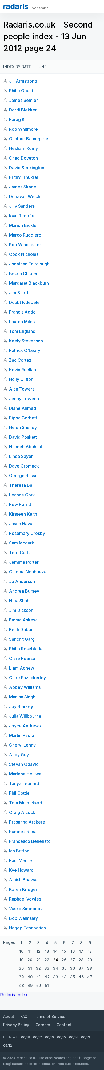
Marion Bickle (23, 225)
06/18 (25, 1037)
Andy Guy (19, 754)
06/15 (61, 1037)
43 (55, 977)
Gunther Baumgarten (30, 138)
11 (29, 951)
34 (55, 968)
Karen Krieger (23, 889)
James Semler (23, 100)
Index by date (17, 66)
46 (81, 977)
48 (21, 985)
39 (21, 977)
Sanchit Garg (22, 639)
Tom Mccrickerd (25, 802)
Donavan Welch (24, 196)
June (41, 66)
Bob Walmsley (23, 918)
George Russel (24, 475)
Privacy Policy (16, 1024)
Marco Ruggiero (25, 235)
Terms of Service (49, 1016)
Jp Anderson (22, 581)
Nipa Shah (19, 600)
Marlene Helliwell (26, 774)
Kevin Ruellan (22, 369)
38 (89, 968)
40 (30, 977)
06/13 (85, 1037)
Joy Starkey (21, 706)
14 (55, 951)
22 (47, 959)
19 (21, 959)
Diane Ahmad (22, 408)
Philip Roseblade (26, 648)
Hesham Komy (23, 148)
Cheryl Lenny (22, 745)
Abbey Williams (25, 687)
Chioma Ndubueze (28, 571)
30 (21, 968)
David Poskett (23, 437)
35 (64, 968)
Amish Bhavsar (24, 879)
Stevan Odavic (23, 764)
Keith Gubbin (22, 629)
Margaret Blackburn (29, 283)
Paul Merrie (20, 860)
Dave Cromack (24, 466)
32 (38, 968)
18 (90, 951)
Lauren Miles (22, 321)
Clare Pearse (22, 658)
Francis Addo (22, 312)
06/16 (49, 1037)
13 (47, 951)
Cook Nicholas (23, 254)
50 (38, 985)
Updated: (10, 1037)
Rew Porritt (20, 504)
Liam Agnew (21, 668)
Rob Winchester (25, 244)
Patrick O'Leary (24, 350)
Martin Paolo (21, 735)
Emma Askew (23, 620)
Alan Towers (21, 389)
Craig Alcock (22, 812)
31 (30, 968)
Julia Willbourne (25, 716)
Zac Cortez (20, 360)
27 (72, 959)
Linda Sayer (21, 456)
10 (21, 951)
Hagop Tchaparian (27, 927)
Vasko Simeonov (26, 908)
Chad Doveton (23, 158)
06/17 (37, 1037)
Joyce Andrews (25, 725)
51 (47, 985)
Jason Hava (20, 523)
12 (39, 951)
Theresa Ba (20, 485)
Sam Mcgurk (21, 543)
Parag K (17, 119)
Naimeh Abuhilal (25, 446)
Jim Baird (18, 292)
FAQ (24, 1016)
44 (64, 977)
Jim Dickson (21, 610)
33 (47, 968)
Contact (64, 1024)
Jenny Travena (24, 398)
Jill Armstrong (23, 81)
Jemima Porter (24, 562)
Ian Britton (19, 850)
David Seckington (26, 167)
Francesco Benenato (30, 841)
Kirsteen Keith (23, 514)
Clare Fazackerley (27, 677)
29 (89, 959)
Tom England (22, 331)
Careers (42, 1024)
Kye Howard (21, 870)
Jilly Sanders (22, 206)
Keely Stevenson (26, 340)
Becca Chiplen (23, 273)
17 (81, 951)
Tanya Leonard (24, 783)
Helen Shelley (23, 427)
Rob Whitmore (23, 129)
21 (39, 959)
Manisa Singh (22, 697)
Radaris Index (13, 994)
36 (72, 968)
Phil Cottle (19, 793)
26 (64, 959)
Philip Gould (21, 90)
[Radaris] (15, 6)
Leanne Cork (22, 494)
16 (73, 951)
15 (64, 951)
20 (29, 959)
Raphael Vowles (25, 899)
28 (81, 959)
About (8, 1016)
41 (38, 977)
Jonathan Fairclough (29, 263)
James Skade (22, 187)
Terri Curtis (20, 552)
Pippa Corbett (23, 417)
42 (47, 977)
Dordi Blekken (23, 110)
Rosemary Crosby (27, 533)
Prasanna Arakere (27, 822)
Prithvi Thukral (23, 177)
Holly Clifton (21, 379)
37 (81, 968)
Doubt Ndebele (24, 302)
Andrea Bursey (24, 591)
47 (89, 977)
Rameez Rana (23, 831)
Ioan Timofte (21, 215)
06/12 (7, 1046)
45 (72, 977)
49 (30, 985)
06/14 (73, 1037)
